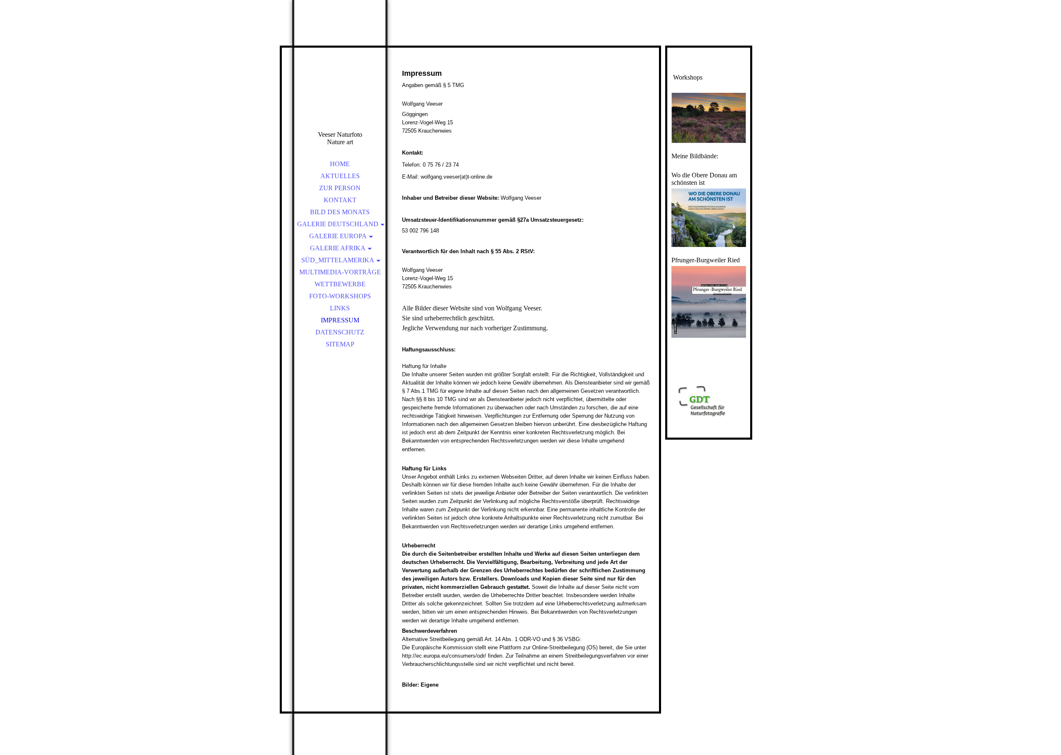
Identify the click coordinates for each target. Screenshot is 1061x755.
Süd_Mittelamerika (337, 260)
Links (340, 308)
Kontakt (340, 199)
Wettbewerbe (340, 284)
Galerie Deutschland (337, 223)
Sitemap (340, 344)
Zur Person (340, 187)
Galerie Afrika (338, 248)
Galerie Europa (338, 236)
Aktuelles (340, 175)
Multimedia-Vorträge (340, 272)
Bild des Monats (340, 211)
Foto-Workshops (340, 296)
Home (340, 163)
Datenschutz (339, 332)
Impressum (340, 320)
